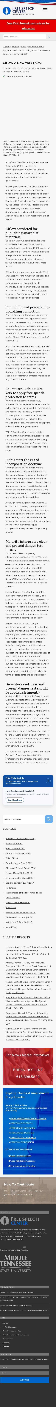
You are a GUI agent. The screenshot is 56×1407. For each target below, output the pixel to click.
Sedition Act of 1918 (29, 322)
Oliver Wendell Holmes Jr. (18, 902)
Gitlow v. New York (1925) (22, 63)
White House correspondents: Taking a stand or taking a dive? (24, 1310)
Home (6, 46)
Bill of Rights (12, 858)
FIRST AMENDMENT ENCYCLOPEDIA (28, 1118)
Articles (15, 46)
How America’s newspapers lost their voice (16, 1292)
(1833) (28, 415)
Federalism (11, 888)
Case (23, 46)
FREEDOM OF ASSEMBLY (22, 1128)
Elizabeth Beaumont (20, 68)
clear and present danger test (33, 560)
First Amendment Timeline (22, 1166)
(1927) (19, 922)
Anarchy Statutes (14, 843)
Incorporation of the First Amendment (24, 892)
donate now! (26, 1194)
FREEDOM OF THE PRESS (23, 1137)
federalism (15, 411)
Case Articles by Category (22, 1161)
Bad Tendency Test (15, 848)
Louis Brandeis (13, 897)
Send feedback (15, 800)
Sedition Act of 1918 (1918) (19, 917)
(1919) (21, 333)
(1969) (19, 746)
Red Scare (11, 907)
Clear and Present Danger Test (21, 868)
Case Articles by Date (20, 1155)
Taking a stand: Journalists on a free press (16, 1305)
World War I (42, 272)
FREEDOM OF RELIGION (22, 1142)
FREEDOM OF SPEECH (21, 1123)
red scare (41, 290)
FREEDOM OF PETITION (22, 1132)
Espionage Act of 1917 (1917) (20, 883)
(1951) (20, 878)
